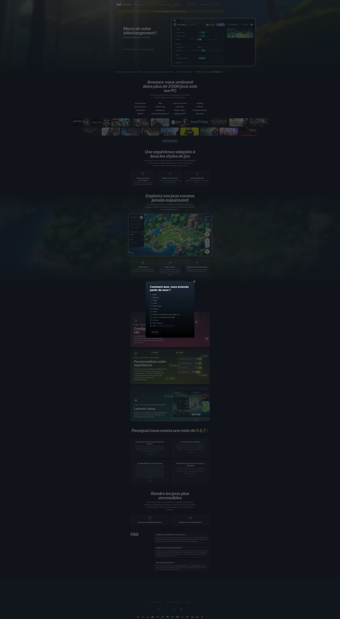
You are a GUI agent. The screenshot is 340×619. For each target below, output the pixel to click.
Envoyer (155, 332)
